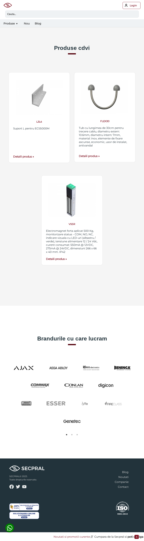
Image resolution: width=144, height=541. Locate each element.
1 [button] (66, 435)
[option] (72, 394)
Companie (122, 482)
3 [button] (77, 435)
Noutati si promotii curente (68, 536)
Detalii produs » (23, 156)
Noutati (123, 477)
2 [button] (72, 435)
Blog (125, 472)
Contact (123, 486)
